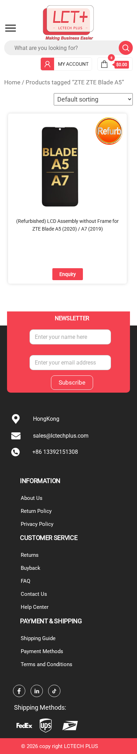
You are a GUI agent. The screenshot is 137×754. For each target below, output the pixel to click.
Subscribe (72, 382)
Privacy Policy (37, 524)
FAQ (25, 581)
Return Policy (36, 511)
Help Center (34, 607)
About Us (32, 498)
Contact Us (34, 594)
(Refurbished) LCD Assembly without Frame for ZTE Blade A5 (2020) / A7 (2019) (67, 225)
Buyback (30, 568)
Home (12, 82)
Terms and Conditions (46, 664)
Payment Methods (42, 651)
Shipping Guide (38, 638)
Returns (30, 555)
